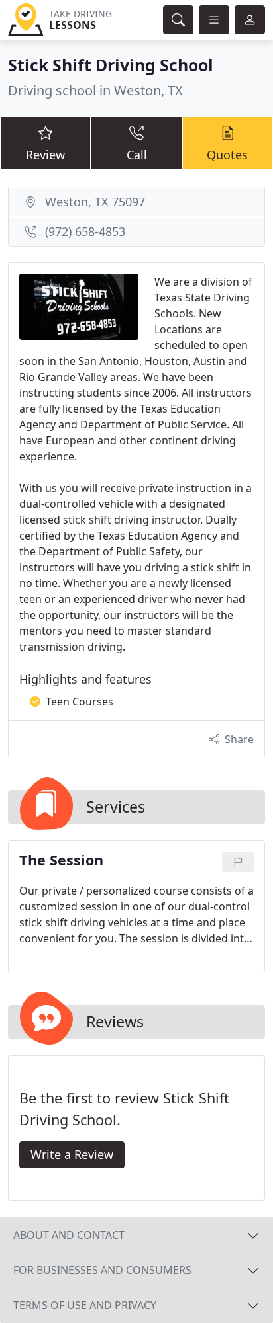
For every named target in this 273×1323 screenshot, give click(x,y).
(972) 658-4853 (85, 231)
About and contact (69, 1235)
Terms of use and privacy (84, 1305)
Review (45, 155)
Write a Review (71, 1154)
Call (137, 155)
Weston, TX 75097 (95, 202)
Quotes (227, 155)
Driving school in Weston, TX (95, 90)
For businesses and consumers (102, 1270)
